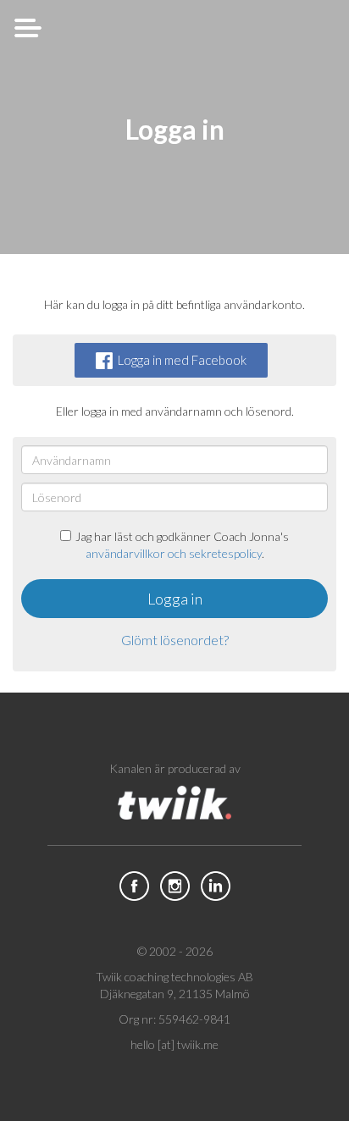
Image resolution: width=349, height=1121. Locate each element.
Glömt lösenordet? (175, 640)
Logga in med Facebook (182, 359)
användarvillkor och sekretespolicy (174, 553)
